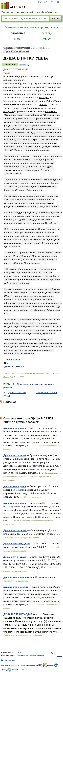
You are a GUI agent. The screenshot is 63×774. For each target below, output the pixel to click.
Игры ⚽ (46, 39)
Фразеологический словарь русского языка (31, 27)
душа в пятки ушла (14, 428)
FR (58, 2)
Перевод (24, 64)
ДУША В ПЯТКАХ (14, 366)
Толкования (17, 33)
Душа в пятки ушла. (15, 530)
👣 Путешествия (8, 660)
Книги (16, 39)
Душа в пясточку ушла (16, 543)
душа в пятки (13, 359)
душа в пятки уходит (15, 587)
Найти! (55, 18)
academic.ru (13, 5)
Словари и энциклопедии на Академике (29, 12)
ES (52, 2)
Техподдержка (22, 655)
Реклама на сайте (36, 655)
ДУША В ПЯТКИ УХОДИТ (17, 614)
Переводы (46, 33)
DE (45, 2)
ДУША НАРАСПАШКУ (45, 392)
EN (39, 2)
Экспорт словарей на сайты (13, 665)
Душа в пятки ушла (14, 455)
